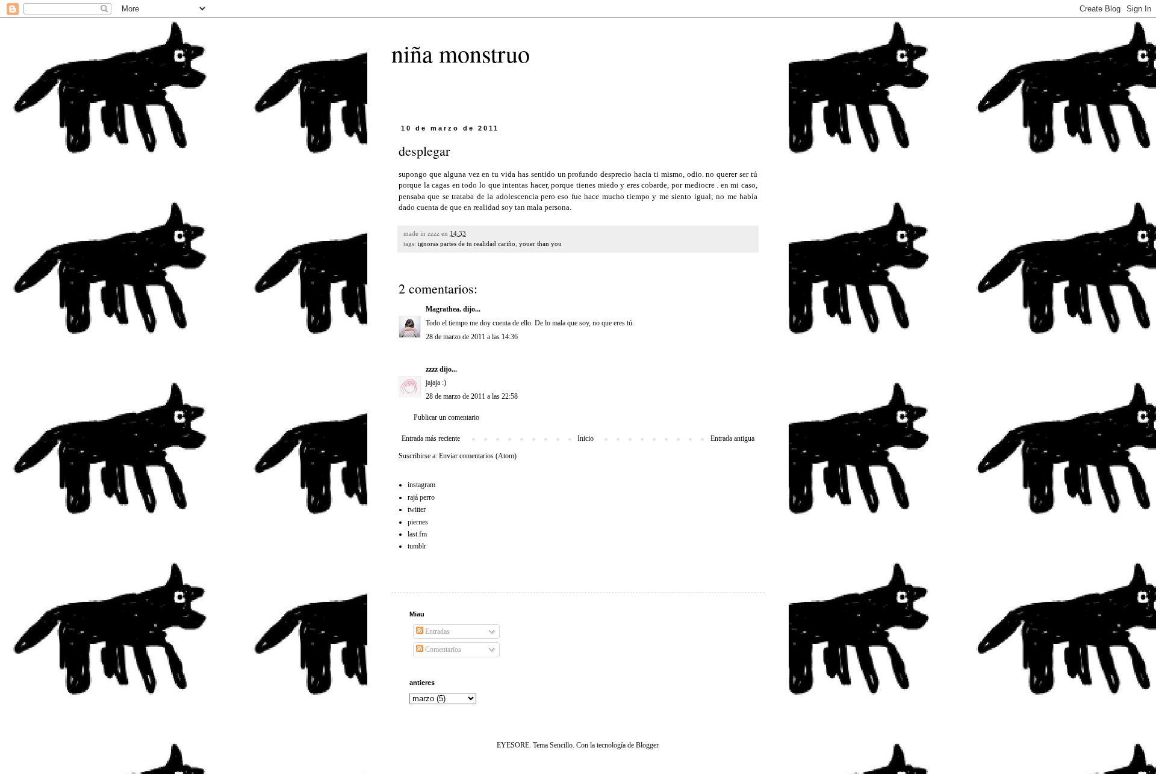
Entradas (436, 631)
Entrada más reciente (431, 438)
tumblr (417, 546)
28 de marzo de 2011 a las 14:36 (472, 337)
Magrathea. (443, 309)
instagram (421, 485)
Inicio (585, 438)
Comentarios (442, 649)
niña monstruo (460, 53)
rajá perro (421, 497)
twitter (417, 509)
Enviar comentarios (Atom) (478, 456)
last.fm (417, 534)
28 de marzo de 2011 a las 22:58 (472, 396)
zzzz (432, 369)
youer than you (540, 243)
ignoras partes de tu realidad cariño (466, 243)
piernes (418, 522)
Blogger (647, 745)
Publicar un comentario (446, 417)
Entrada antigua (732, 438)
